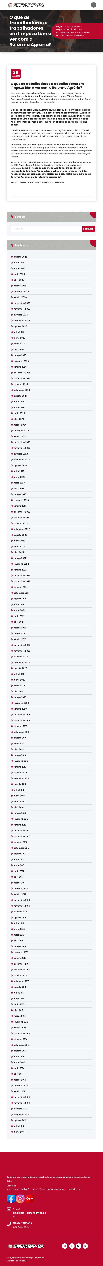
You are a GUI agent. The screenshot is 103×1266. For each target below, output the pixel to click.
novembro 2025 (22, 309)
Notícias (76, 26)
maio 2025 (19, 343)
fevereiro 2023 (21, 500)
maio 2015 (19, 1004)
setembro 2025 (22, 320)
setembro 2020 (22, 662)
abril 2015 (18, 1010)
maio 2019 (19, 743)
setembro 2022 (22, 529)
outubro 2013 (20, 1108)
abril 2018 (19, 807)
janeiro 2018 (20, 824)
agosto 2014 (20, 1050)
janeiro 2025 (20, 366)
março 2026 (20, 285)
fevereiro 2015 (21, 1021)
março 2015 (20, 1016)
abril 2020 (19, 691)
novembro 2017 (22, 836)
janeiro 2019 (20, 766)
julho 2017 (19, 859)
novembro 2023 (22, 448)
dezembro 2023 (22, 442)
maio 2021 (19, 616)
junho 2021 (19, 610)
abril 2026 (19, 280)
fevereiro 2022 (21, 564)
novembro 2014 (22, 1033)
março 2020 (20, 697)
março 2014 (20, 1079)
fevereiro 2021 (21, 633)
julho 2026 (19, 262)
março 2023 (20, 494)
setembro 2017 (21, 848)
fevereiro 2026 (21, 291)
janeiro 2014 (20, 1091)
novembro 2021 (22, 581)
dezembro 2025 (22, 303)
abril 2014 (19, 1074)
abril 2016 (19, 940)
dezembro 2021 (22, 575)
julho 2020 (19, 674)
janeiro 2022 (20, 569)
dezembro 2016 (22, 900)
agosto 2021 (20, 598)
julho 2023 (19, 471)
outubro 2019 (20, 726)
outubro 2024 (21, 384)
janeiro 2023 (20, 506)
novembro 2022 (22, 517)
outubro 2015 (20, 975)
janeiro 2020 (20, 708)
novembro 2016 (22, 906)
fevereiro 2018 (21, 819)
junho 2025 (19, 338)
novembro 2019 (22, 720)
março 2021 (20, 627)
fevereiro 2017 (21, 888)
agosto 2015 (20, 987)
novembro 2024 (22, 378)
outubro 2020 (21, 656)
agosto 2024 (20, 396)
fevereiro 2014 (21, 1085)
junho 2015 (19, 998)
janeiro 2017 (20, 894)
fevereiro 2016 (21, 952)
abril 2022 (19, 552)
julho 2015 (19, 992)
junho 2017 (19, 865)
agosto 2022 (20, 535)
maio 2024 (19, 413)
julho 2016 (19, 923)
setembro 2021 (21, 593)
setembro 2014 (22, 1045)
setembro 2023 (22, 459)
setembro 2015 (21, 981)
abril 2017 (18, 876)
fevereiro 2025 (21, 361)
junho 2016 (19, 929)
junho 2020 (19, 679)
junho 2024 (19, 407)
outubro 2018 (20, 772)
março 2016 (20, 946)
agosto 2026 (20, 256)
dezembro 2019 (22, 714)
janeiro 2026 (20, 297)
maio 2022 (19, 546)
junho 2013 (19, 1131)
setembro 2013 (21, 1114)
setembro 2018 (21, 778)
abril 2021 (18, 621)
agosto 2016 (20, 917)
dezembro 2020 (22, 645)
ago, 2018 (16, 73)
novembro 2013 (22, 1103)
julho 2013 (19, 1126)
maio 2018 (19, 801)
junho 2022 (19, 540)
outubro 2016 (20, 911)
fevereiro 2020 (21, 703)
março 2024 (20, 424)
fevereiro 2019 (21, 761)
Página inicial (62, 26)
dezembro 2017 (22, 830)
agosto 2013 (20, 1120)
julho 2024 (19, 401)
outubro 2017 (20, 842)
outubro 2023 (21, 453)
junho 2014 (19, 1062)
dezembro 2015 (22, 963)
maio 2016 (19, 934)
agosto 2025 (20, 326)
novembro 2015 (22, 969)
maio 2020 (19, 685)
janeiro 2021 (20, 639)
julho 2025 (19, 332)
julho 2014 (19, 1056)
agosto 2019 (20, 737)
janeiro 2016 (20, 958)
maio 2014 (19, 1068)
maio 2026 (19, 274)
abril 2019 (19, 749)
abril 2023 (19, 488)
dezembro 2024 (22, 372)
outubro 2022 (21, 523)
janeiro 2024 (20, 436)
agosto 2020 (20, 668)
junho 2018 (19, 795)
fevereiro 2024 (21, 430)
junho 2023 (19, 477)
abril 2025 (19, 349)
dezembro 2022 (22, 511)
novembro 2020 (22, 651)
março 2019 (20, 755)
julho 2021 (19, 604)
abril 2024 (19, 419)
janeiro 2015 (20, 1027)
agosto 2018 (20, 784)
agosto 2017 (20, 853)
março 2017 (20, 882)
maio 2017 (19, 871)
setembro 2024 (22, 390)
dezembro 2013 (22, 1097)
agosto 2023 (20, 465)
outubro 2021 (20, 587)
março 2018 (20, 813)
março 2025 (20, 355)
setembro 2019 (21, 732)
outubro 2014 (20, 1039)
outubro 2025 (21, 314)
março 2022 (20, 558)
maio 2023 (19, 482)
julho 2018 (19, 790)
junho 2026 (19, 268)
